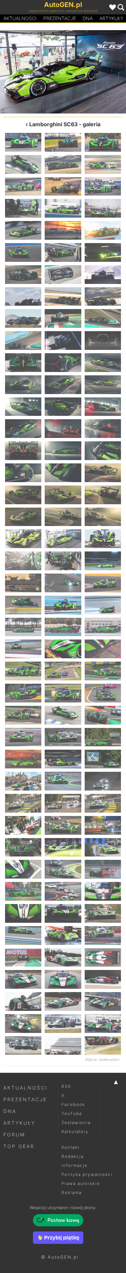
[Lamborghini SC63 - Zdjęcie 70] (23, 649)
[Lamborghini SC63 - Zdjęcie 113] (63, 957)
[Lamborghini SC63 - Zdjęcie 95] (63, 825)
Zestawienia (76, 1122)
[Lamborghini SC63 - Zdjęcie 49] (23, 494)
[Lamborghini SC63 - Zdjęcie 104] (63, 891)
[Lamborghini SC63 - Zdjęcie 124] (23, 1045)
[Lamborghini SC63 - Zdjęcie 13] (23, 230)
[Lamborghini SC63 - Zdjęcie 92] (63, 803)
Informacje (74, 1165)
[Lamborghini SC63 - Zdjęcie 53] (63, 517)
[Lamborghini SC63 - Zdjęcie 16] (23, 252)
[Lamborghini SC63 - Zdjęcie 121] (23, 1023)
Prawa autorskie (80, 1183)
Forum (14, 1134)
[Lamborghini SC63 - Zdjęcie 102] (103, 869)
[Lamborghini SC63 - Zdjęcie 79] (23, 715)
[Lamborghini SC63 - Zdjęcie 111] (103, 935)
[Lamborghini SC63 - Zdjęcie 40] (23, 428)
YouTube (71, 1113)
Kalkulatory (75, 1131)
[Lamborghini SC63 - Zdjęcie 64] (23, 605)
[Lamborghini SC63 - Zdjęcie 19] (23, 274)
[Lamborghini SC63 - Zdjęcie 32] (63, 362)
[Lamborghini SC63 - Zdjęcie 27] (103, 318)
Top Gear (19, 1146)
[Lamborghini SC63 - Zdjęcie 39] (103, 406)
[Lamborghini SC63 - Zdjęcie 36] (103, 384)
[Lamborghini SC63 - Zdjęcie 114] (103, 957)
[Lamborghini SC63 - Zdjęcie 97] (23, 847)
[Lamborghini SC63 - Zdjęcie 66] (103, 605)
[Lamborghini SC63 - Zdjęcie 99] (103, 847)
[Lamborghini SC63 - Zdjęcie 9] (103, 186)
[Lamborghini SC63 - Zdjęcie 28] (23, 340)
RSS (66, 1086)
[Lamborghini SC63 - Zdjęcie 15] (103, 230)
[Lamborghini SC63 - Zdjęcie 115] (23, 979)
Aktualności (20, 18)
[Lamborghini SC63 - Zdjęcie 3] (103, 142)
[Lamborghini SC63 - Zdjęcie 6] (103, 164)
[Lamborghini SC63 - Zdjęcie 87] (103, 759)
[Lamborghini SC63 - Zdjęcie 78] (103, 693)
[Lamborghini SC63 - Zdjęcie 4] (23, 164)
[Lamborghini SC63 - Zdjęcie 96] (103, 825)
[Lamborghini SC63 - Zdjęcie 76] (23, 693)
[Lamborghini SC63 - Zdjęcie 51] (103, 494)
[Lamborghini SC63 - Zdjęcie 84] (103, 737)
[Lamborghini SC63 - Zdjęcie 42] (103, 428)
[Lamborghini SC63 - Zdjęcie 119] (63, 1001)
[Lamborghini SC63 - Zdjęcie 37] (23, 406)
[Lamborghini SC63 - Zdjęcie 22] (23, 296)
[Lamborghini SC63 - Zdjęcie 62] (63, 583)
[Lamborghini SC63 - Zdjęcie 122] (63, 1023)
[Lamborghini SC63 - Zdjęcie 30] (103, 340)
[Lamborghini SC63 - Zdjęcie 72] (103, 649)
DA (88, 18)
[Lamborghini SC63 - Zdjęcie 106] (23, 913)
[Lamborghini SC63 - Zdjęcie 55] (31, 72)
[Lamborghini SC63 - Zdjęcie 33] (103, 362)
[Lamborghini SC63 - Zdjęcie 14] (63, 230)
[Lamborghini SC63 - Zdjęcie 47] (63, 472)
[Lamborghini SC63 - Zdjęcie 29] (63, 340)
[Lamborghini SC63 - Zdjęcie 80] (63, 715)
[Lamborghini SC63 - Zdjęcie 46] (23, 472)
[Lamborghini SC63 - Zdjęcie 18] (103, 252)
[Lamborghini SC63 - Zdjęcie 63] (103, 583)
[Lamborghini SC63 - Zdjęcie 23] (63, 296)
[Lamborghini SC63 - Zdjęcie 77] (63, 693)
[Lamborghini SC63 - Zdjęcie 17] (63, 252)
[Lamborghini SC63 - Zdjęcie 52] (23, 517)
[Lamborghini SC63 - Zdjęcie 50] (63, 494)
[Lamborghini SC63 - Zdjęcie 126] (103, 1045)
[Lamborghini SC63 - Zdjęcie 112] (23, 957)
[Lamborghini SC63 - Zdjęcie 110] (63, 935)
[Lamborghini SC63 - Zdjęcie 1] (23, 142)
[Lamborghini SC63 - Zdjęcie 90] (103, 781)
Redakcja (72, 1156)
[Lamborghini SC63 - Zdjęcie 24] (103, 296)
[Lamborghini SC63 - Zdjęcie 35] (63, 384)
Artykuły (19, 1123)
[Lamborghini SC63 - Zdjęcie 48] (103, 472)
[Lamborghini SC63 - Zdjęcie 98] (63, 847)
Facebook (73, 1104)
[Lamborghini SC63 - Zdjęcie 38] (63, 406)
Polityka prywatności (87, 1174)
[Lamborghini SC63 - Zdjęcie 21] (103, 274)
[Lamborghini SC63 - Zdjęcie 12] (103, 208)
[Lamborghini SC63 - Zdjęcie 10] (23, 208)
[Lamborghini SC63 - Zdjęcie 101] (63, 869)
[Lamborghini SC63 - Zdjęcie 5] (63, 164)
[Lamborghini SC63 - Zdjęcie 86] (63, 759)
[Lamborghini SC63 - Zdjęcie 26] (63, 318)
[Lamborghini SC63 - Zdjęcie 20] (63, 274)
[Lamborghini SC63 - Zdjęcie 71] (63, 649)
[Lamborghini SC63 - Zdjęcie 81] (103, 715)
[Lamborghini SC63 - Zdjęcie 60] (103, 560)
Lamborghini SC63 (53, 124)
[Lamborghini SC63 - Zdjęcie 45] (103, 450)
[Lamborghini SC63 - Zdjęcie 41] (63, 428)
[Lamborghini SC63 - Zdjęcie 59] (63, 560)
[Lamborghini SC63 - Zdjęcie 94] (23, 825)
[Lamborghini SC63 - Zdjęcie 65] (63, 605)
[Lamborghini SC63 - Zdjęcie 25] (23, 318)
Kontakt (70, 1147)
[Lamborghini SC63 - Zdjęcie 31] (23, 362)
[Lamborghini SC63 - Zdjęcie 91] (23, 803)
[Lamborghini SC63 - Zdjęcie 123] (103, 1023)
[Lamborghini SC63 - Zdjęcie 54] (103, 517)
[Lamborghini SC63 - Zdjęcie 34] (23, 384)
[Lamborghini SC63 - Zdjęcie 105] (103, 891)
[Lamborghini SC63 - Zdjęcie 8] (63, 186)
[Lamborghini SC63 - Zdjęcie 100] (23, 869)
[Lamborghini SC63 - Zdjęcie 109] (23, 935)
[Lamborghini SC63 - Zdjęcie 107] (63, 913)
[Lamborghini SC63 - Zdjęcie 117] (103, 979)
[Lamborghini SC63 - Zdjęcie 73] (23, 671)
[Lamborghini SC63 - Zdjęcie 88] (23, 781)
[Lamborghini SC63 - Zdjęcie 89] (63, 781)
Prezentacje (59, 18)
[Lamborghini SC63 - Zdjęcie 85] (23, 759)
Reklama (71, 1192)
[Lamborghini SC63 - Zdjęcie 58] (23, 560)
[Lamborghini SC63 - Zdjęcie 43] (23, 450)
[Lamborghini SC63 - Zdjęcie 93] (103, 803)
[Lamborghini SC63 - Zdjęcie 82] (23, 737)
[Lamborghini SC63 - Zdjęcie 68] (63, 627)
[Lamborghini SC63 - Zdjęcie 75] (103, 671)
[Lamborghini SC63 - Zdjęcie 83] (63, 737)
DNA (9, 1111)
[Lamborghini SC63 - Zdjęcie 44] (63, 450)
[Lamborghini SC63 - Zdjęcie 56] (63, 538)
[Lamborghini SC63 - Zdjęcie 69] (103, 627)
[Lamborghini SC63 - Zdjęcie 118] (23, 1001)
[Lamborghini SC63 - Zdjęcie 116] (63, 979)
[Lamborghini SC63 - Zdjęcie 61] (23, 583)
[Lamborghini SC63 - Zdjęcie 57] (103, 538)
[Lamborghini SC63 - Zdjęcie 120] (103, 1001)
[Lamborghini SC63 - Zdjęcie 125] (63, 1045)
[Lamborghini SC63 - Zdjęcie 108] (103, 913)
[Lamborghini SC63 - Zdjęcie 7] (23, 186)
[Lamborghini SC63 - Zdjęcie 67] (23, 627)
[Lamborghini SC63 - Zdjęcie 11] (63, 208)
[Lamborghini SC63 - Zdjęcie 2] (63, 142)
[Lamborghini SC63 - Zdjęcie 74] (63, 671)
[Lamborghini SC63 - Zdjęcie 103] (23, 891)
